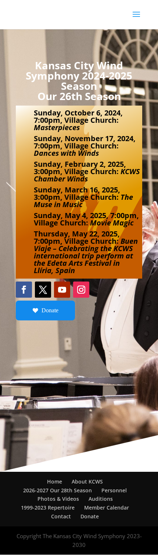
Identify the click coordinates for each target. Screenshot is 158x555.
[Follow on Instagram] (81, 290)
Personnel (114, 490)
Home (54, 481)
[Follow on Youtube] (62, 290)
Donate (50, 310)
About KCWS (87, 481)
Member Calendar (106, 507)
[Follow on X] (43, 290)
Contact (61, 516)
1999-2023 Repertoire (48, 507)
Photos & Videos (58, 498)
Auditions (101, 498)
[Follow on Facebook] (24, 290)
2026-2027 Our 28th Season (57, 490)
